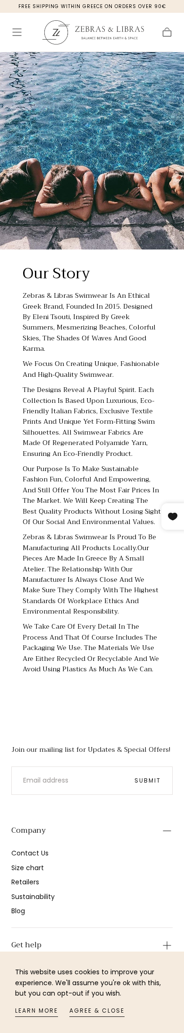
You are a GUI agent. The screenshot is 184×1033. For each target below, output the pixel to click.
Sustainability (33, 896)
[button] (17, 32)
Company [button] (28, 830)
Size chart (27, 868)
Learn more (36, 1010)
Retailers (25, 882)
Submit (147, 780)
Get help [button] (26, 945)
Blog (18, 911)
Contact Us (30, 853)
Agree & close (97, 1010)
